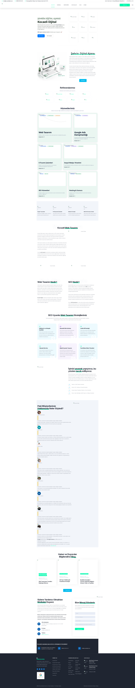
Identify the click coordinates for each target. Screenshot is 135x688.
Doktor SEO (77, 671)
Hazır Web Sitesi (71, 674)
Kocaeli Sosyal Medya (56, 667)
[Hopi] (84, 94)
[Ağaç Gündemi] (49, 100)
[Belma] (86, 100)
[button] (132, 5)
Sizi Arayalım (49, 35)
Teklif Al (125, 5)
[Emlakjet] (46, 94)
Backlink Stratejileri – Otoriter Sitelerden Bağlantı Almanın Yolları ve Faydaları (87, 581)
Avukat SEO (54, 673)
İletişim (69, 662)
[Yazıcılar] (62, 100)
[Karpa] (96, 94)
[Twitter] (39, 669)
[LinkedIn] (42, 669)
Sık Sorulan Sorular (70, 667)
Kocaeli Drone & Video (56, 664)
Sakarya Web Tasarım (56, 669)
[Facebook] (37, 669)
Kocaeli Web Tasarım (56, 662)
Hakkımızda (83, 80)
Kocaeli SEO (54, 660)
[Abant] (59, 94)
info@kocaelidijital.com (8, 1)
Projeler (69, 664)
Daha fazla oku (53, 545)
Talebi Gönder (79, 629)
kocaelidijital (66, 577)
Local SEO (54, 675)
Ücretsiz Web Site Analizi (70, 671)
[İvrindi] (71, 94)
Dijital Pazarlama (42, 575)
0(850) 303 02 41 (45, 634)
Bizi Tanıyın (41, 35)
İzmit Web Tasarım (77, 661)
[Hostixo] (74, 100)
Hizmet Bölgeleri (78, 673)
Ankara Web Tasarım (77, 668)
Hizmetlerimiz (70, 660)
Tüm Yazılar (67, 590)
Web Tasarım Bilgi (42, 573)
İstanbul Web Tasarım (77, 665)
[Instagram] (44, 669)
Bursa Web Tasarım (56, 671)
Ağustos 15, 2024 (62, 576)
